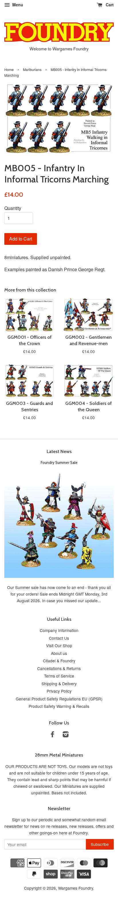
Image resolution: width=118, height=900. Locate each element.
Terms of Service (59, 676)
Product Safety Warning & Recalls (59, 706)
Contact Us (59, 638)
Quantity (12, 208)
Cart (109, 4)
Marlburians (32, 69)
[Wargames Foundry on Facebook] (52, 735)
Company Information (59, 630)
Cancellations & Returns (59, 668)
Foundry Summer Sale (59, 462)
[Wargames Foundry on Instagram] (65, 735)
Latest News (59, 451)
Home (9, 69)
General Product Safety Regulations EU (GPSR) (59, 699)
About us (59, 653)
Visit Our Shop (59, 645)
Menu (17, 4)
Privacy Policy (59, 691)
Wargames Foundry (75, 888)
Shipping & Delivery (59, 683)
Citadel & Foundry (59, 660)
